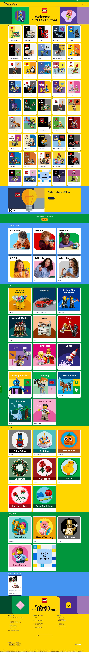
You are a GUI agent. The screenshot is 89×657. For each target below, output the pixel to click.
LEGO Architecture (27, 40)
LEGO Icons (41, 113)
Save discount (61, 624)
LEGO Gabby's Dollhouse (72, 95)
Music (35, 340)
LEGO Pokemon (41, 148)
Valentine (35, 482)
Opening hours (61, 619)
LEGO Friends (55, 95)
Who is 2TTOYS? (62, 623)
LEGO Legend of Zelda (28, 130)
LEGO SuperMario (56, 166)
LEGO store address (62, 620)
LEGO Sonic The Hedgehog (58, 148)
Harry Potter (11, 113)
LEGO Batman (70, 40)
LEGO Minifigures (12, 148)
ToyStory (10, 183)
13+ (34, 280)
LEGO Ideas (55, 113)
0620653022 (41, 623)
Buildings (10, 340)
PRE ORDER (36, 541)
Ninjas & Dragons (61, 340)
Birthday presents (37, 454)
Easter (59, 482)
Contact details (61, 617)
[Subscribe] (52, 636)
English (76, 0)
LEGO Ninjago (70, 130)
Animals (10, 312)
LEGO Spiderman (12, 166)
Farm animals (60, 395)
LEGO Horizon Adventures (28, 113)
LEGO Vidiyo (41, 183)
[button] (2, 4)
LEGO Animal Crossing (13, 40)
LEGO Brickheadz (27, 58)
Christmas (11, 482)
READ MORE (44, 219)
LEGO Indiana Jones (72, 113)
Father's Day (11, 454)
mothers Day (11, 510)
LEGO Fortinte (41, 95)
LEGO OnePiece (27, 148)
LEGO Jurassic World (13, 130)
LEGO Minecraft (56, 130)
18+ (59, 280)
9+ (9, 280)
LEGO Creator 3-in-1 (27, 76)
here (18, 630)
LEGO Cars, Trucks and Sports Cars (40, 312)
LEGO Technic (70, 166)
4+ (34, 252)
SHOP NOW (51, 198)
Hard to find (60, 541)
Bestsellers (11, 541)
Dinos (10, 423)
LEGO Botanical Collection (13, 58)
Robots (10, 395)
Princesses (36, 368)
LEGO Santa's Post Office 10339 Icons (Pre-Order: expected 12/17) (14, 591)
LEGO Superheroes (42, 166)
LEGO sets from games (38, 395)
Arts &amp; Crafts (37, 423)
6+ (58, 252)
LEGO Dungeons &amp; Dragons (15, 76)
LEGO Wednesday (56, 183)
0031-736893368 (39, 621)
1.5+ (10, 252)
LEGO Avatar (55, 40)
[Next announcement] (87, 1)
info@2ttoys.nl (39, 624)
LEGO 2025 (36, 569)
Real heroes (60, 312)
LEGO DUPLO (70, 76)
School (35, 510)
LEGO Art (40, 40)
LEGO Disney (41, 76)
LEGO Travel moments (28, 183)
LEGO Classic (70, 58)
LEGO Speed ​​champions (72, 148)
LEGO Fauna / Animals (28, 95)
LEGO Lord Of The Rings (43, 130)
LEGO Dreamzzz (12, 95)
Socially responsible (62, 625)
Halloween (60, 454)
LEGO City (40, 58)
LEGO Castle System (57, 58)
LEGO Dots (55, 76)
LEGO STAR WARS (27, 166)
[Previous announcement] (2, 1)
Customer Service (62, 621)
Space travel (60, 368)
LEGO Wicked (70, 183)
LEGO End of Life (12, 569)
